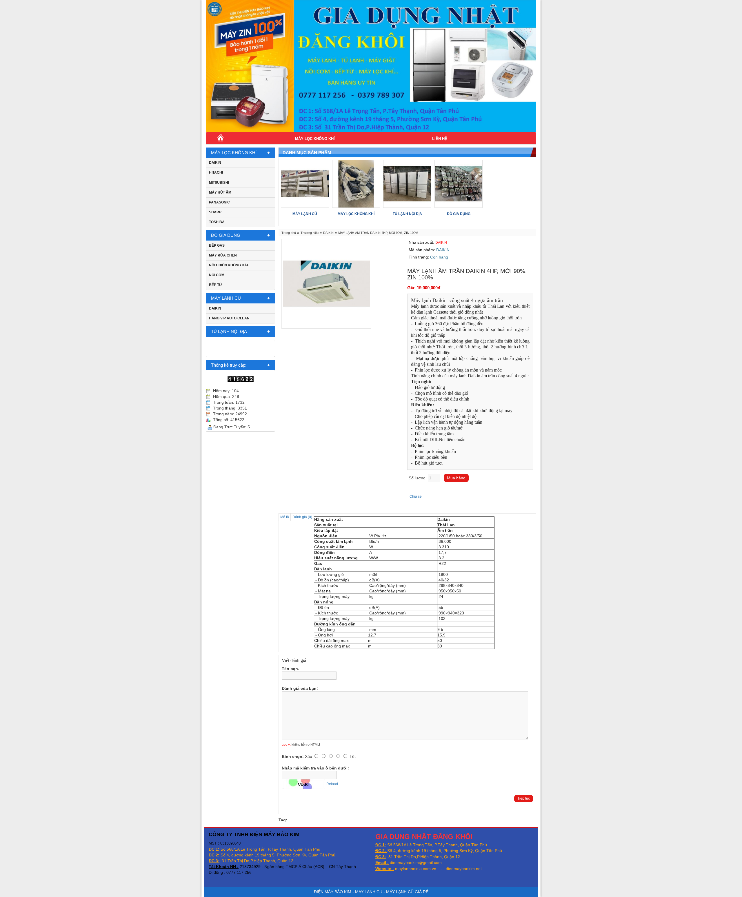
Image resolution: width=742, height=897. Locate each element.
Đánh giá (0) (302, 517)
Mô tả (284, 517)
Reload (332, 784)
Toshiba (217, 222)
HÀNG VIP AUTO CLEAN (229, 318)
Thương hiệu (310, 232)
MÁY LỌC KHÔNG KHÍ (315, 139)
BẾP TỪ (215, 285)
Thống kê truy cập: (228, 365)
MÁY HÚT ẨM (220, 192)
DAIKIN (215, 308)
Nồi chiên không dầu (229, 265)
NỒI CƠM (216, 275)
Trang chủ (288, 232)
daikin (215, 163)
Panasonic (219, 202)
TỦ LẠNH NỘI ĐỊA (229, 331)
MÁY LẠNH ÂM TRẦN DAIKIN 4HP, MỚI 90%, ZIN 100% (378, 232)
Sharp (215, 212)
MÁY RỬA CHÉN (223, 255)
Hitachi (216, 172)
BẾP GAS (217, 245)
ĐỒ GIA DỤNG (225, 235)
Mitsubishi (219, 183)
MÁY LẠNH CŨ (226, 298)
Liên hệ (439, 139)
